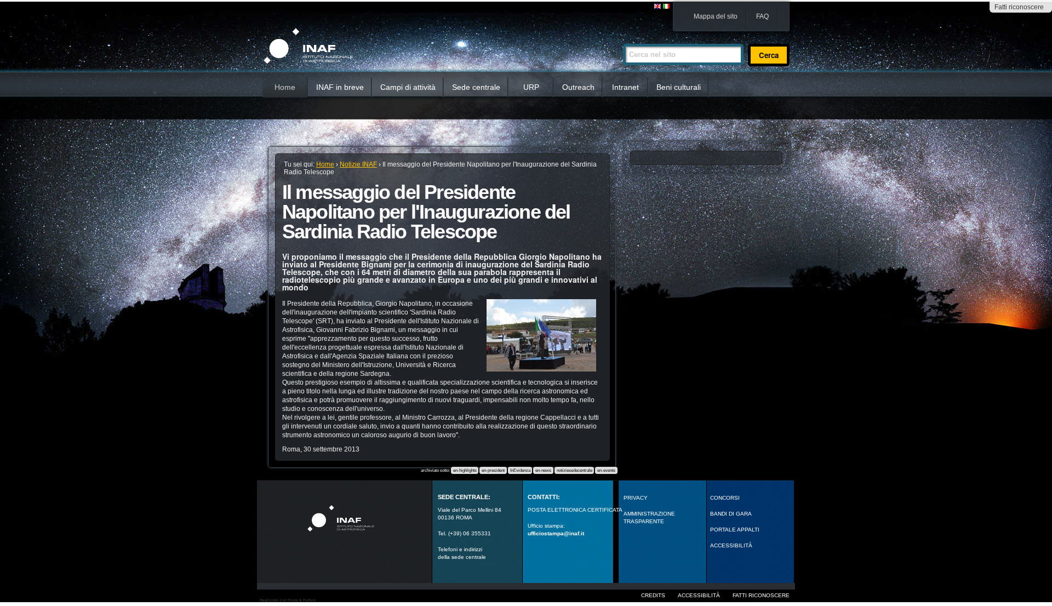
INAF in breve (340, 87)
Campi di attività (408, 87)
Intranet (625, 87)
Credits (653, 595)
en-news (543, 470)
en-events (606, 470)
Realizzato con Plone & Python (288, 600)
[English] (658, 6)
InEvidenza (520, 470)
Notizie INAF (358, 164)
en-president (493, 470)
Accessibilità (699, 595)
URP (531, 87)
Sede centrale (476, 87)
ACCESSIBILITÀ (731, 545)
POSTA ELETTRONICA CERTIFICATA (575, 510)
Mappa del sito (715, 16)
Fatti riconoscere (1019, 7)
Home (285, 87)
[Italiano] (666, 6)
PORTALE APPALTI (734, 530)
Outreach (578, 87)
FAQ (762, 16)
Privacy (636, 498)
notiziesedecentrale (574, 470)
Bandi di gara (731, 514)
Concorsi (725, 498)
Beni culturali (678, 87)
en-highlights (465, 470)
